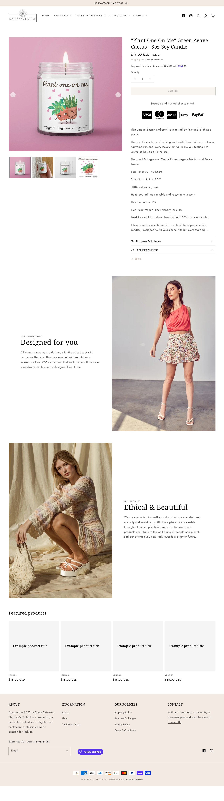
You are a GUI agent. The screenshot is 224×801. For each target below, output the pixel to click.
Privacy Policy (122, 724)
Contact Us (174, 722)
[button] (90, 15)
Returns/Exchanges (125, 718)
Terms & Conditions (125, 730)
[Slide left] (13, 94)
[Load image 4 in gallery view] (88, 167)
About (65, 718)
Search (65, 712)
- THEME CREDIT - (114, 779)
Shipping (135, 59)
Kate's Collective (97, 779)
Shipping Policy (123, 712)
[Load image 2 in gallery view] (42, 167)
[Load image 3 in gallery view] (65, 167)
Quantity (135, 72)
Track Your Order (71, 724)
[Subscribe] (67, 750)
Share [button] (138, 259)
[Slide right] (118, 94)
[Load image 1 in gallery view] (20, 167)
